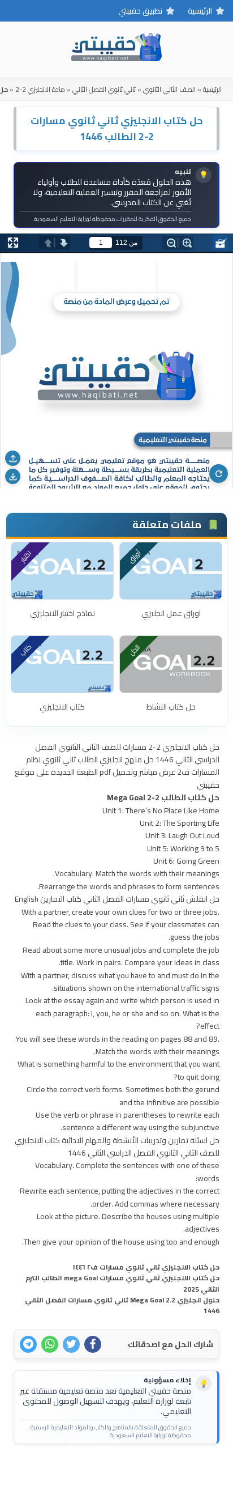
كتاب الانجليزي (62, 706)
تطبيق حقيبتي (140, 10)
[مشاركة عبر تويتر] (71, 1344)
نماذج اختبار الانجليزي (62, 613)
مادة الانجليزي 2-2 (40, 89)
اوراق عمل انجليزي (171, 613)
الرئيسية (200, 10)
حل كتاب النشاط (171, 706)
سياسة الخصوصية (98, 1470)
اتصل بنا (151, 1470)
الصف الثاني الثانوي (169, 89)
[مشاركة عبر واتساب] (49, 1344)
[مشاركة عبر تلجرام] (28, 1344)
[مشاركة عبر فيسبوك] (92, 1344)
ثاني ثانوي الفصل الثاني (104, 89)
